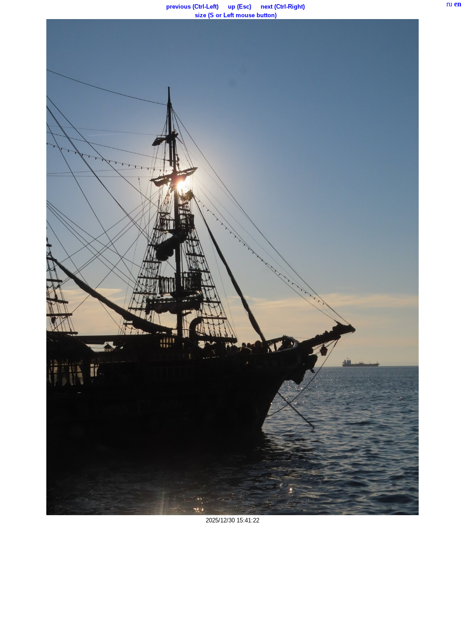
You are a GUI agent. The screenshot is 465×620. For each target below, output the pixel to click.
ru (449, 4)
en (457, 4)
